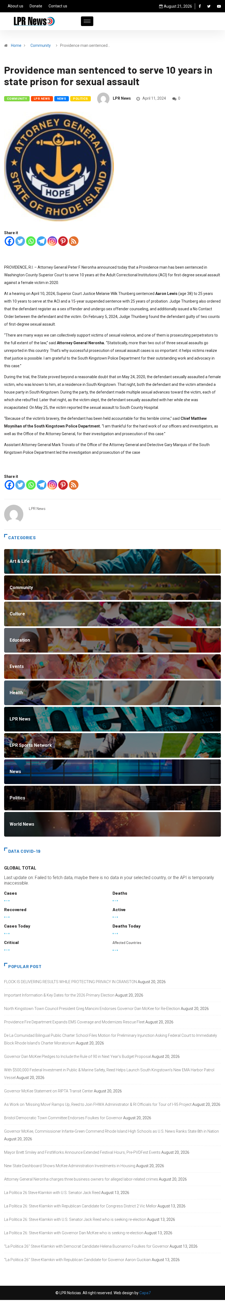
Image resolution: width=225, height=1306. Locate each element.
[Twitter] (209, 6)
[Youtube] (219, 6)
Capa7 (145, 1293)
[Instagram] (52, 241)
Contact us (58, 6)
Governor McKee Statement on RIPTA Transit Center (48, 1091)
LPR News (42, 99)
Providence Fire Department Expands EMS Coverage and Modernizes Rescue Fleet (74, 1022)
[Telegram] (41, 241)
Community (40, 45)
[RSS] (73, 241)
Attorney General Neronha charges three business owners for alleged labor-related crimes (81, 1179)
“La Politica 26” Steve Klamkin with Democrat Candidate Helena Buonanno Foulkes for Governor (86, 1246)
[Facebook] (200, 6)
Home (16, 45)
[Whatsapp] (31, 241)
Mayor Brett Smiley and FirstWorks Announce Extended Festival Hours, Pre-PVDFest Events (82, 1152)
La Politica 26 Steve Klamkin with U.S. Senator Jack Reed (52, 1192)
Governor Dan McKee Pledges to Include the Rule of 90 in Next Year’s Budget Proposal (77, 1056)
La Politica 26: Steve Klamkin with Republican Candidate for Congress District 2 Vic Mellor (80, 1206)
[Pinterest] (63, 241)
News (61, 99)
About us (15, 6)
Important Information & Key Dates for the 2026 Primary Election (59, 995)
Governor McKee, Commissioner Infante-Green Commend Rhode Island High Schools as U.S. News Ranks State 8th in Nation (111, 1131)
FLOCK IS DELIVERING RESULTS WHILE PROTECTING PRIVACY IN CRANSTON (70, 982)
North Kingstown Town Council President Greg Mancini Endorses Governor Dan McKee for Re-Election (92, 1008)
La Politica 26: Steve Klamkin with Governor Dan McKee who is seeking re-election (74, 1233)
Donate (36, 6)
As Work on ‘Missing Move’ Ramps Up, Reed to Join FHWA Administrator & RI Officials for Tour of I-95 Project (98, 1104)
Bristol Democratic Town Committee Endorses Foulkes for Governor (63, 1118)
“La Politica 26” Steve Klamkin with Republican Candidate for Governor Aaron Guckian (77, 1260)
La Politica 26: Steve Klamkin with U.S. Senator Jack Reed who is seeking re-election (75, 1219)
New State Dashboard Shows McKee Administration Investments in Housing (69, 1166)
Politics (80, 99)
